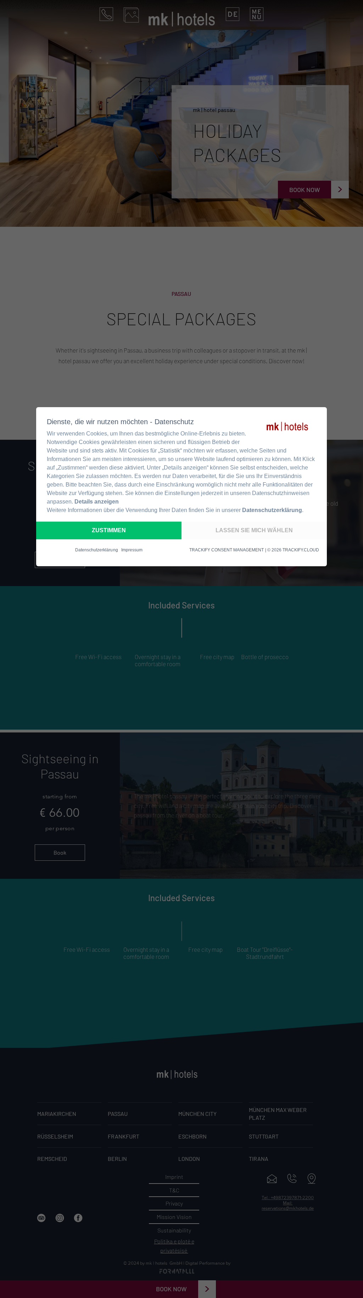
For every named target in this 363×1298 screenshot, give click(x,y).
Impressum (132, 549)
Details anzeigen (96, 502)
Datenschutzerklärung (272, 510)
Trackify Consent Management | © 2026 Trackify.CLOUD (254, 549)
